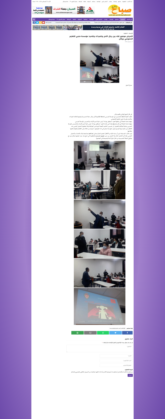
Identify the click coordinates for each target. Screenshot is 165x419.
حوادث (110, 1)
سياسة (93, 1)
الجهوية (124, 1)
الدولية (88, 1)
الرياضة (80, 1)
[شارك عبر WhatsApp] (103, 333)
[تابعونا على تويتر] (37, 22)
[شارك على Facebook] (127, 333)
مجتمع (119, 1)
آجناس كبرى (104, 1)
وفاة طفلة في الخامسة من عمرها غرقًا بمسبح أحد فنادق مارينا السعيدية (107, 22)
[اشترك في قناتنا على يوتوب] (43, 22)
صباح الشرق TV (73, 1)
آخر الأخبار (130, 1)
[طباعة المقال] (77, 333)
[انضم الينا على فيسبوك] (34, 22)
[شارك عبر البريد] (90, 333)
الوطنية (98, 1)
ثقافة (84, 1)
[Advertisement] (99, 100)
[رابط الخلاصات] (40, 22)
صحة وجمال (65, 1)
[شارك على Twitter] (115, 333)
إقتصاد (115, 1)
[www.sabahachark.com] (114, 10)
